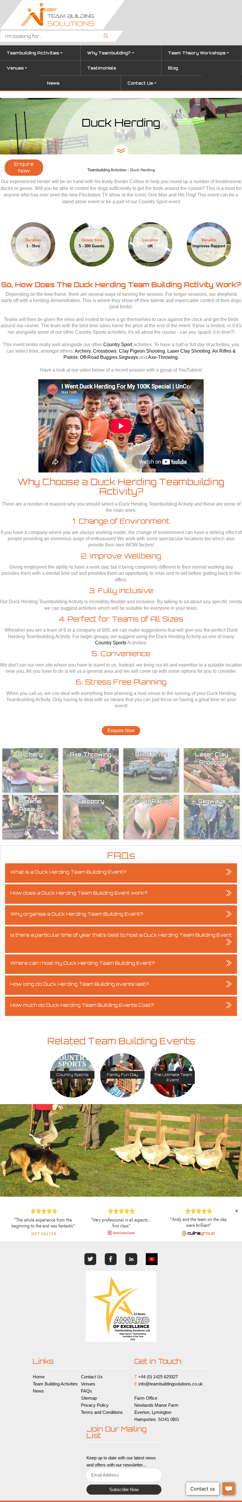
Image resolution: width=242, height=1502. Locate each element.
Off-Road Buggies (98, 357)
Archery (83, 351)
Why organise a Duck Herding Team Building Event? (76, 914)
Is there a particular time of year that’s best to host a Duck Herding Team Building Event (121, 935)
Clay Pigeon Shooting (142, 351)
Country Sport (117, 344)
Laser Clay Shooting (188, 351)
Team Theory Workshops (196, 53)
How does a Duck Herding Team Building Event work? (79, 893)
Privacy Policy (95, 1405)
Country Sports (110, 642)
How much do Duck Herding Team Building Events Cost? (82, 1005)
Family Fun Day (122, 1074)
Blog (173, 68)
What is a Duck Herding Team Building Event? (68, 872)
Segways (128, 357)
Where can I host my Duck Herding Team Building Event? (82, 963)
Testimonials (101, 68)
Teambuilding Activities (32, 53)
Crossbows (105, 351)
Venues (15, 68)
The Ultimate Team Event (173, 1077)
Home (39, 1376)
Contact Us (140, 83)
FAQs (86, 1391)
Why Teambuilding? (109, 53)
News (53, 83)
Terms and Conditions (102, 1412)
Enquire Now (24, 167)
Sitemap (89, 1398)
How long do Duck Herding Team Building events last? (79, 984)
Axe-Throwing (163, 357)
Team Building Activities (55, 1384)
